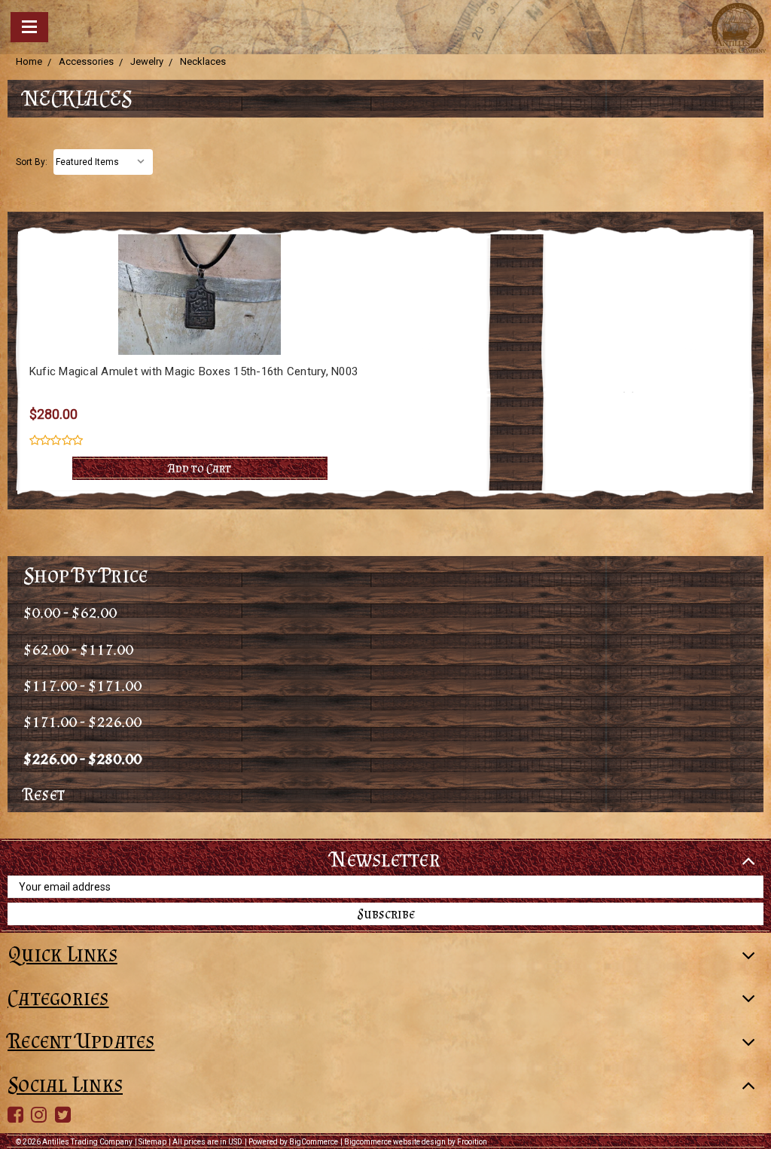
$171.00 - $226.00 (82, 721)
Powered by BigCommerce (293, 1142)
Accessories (86, 61)
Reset (44, 794)
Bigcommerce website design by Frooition (415, 1142)
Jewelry (146, 61)
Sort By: (31, 162)
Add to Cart (199, 467)
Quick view (200, 265)
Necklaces (203, 61)
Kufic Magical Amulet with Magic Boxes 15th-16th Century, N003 (193, 371)
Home (29, 61)
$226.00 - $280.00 (82, 758)
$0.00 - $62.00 (70, 611)
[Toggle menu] (29, 27)
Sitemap (152, 1142)
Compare (194, 294)
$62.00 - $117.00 (78, 648)
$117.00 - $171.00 (82, 684)
